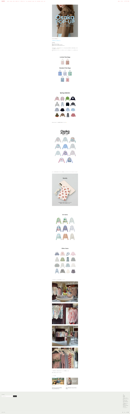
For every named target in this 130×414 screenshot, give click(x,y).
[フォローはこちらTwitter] (124, 412)
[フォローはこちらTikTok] (126, 412)
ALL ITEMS (14, 1)
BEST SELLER (8, 1)
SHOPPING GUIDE (125, 400)
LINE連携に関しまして (125, 403)
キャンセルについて (125, 407)
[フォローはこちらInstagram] (122, 412)
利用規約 (124, 395)
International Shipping (125, 405)
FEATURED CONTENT (29, 1)
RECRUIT (44, 1)
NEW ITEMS (11, 1)
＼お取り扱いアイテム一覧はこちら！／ (56, 40)
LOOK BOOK (33, 1)
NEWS (35, 1)
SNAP (26, 1)
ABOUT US (42, 1)
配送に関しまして (125, 404)
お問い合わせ (124, 406)
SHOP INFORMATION (38, 1)
